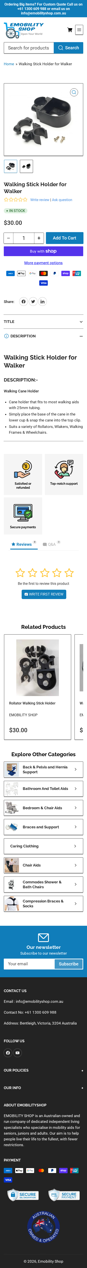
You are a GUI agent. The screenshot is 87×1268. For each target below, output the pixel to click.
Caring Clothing (24, 846)
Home (9, 64)
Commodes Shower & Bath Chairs (42, 884)
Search (72, 47)
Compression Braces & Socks (43, 903)
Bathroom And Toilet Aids (45, 788)
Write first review (45, 594)
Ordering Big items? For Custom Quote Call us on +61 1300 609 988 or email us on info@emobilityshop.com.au (43, 8)
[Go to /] (24, 30)
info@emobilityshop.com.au (39, 1001)
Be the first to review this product (43, 584)
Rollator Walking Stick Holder (32, 703)
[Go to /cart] (69, 30)
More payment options (43, 263)
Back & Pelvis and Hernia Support (45, 769)
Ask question (62, 200)
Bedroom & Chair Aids (42, 808)
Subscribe (69, 964)
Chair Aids (32, 865)
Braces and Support (41, 827)
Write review (39, 200)
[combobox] (43, 47)
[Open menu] (79, 30)
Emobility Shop (23, 715)
